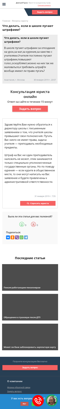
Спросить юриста (44, 5)
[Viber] (17, 237)
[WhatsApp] (21, 237)
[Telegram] (26, 237)
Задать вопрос (45, 12)
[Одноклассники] (12, 237)
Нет (24, 403)
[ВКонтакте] (8, 237)
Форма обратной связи (18, 387)
